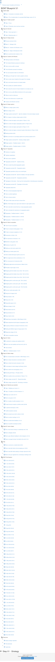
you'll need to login (33, 656)
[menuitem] (1, 3)
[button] (1, 1)
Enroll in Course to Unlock (27, 658)
